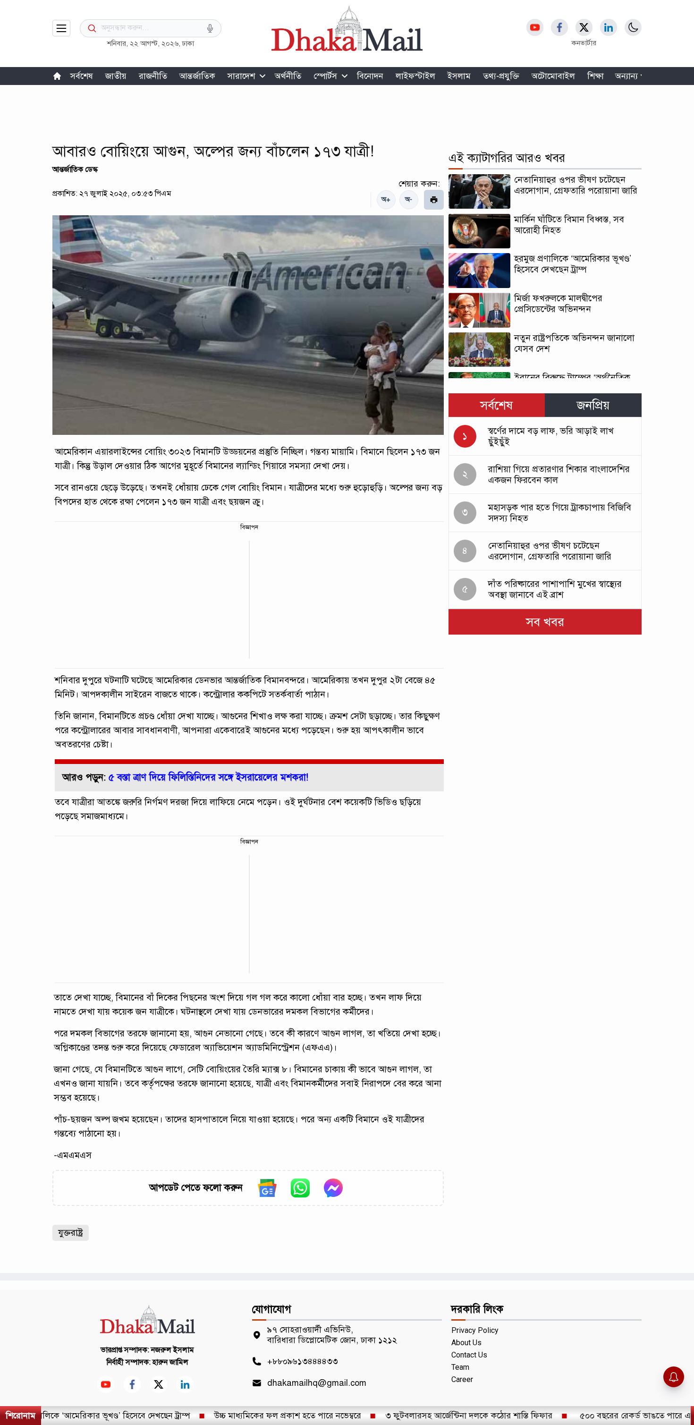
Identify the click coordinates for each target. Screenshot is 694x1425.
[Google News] (267, 1188)
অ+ (385, 199)
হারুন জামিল (170, 1362)
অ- (408, 199)
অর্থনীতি (288, 76)
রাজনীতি (153, 76)
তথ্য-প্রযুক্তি (501, 76)
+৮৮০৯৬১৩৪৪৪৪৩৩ (302, 1361)
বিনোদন (370, 76)
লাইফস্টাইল (415, 76)
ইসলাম (459, 76)
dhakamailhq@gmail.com (316, 1383)
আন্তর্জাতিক (197, 76)
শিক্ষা (595, 76)
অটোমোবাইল (553, 76)
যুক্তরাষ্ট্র (70, 1232)
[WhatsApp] (300, 1188)
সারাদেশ (241, 76)
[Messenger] (333, 1188)
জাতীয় (116, 76)
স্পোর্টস (325, 76)
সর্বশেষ (81, 76)
